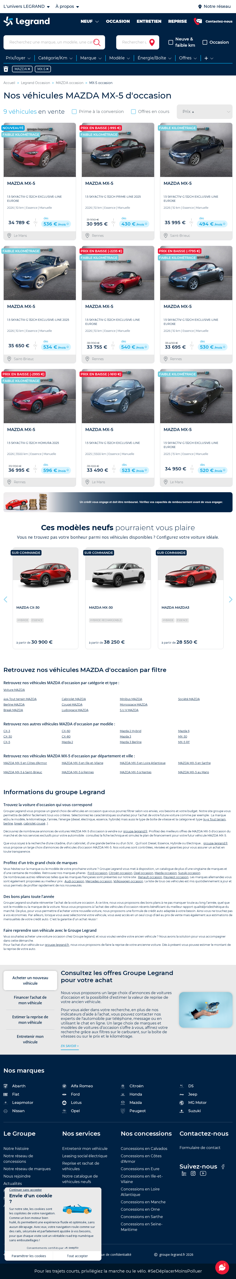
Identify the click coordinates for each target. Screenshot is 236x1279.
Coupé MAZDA (72, 704)
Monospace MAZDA (134, 704)
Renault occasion (150, 877)
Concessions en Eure (140, 1169)
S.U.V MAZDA (129, 710)
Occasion (219, 42)
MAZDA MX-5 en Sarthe (194, 763)
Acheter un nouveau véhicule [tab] (30, 980)
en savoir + (70, 1046)
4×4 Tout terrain (215, 819)
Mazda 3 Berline (131, 742)
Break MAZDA (13, 710)
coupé (40, 823)
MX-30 (182, 736)
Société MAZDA (189, 699)
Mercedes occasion (99, 881)
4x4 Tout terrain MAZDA (20, 699)
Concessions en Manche (143, 1202)
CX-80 (66, 736)
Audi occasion (74, 881)
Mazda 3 (125, 736)
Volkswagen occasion (128, 881)
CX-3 (6, 731)
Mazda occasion (166, 873)
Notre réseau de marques (27, 1169)
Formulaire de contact (200, 1148)
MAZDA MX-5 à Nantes (135, 772)
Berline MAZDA (14, 704)
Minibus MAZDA (131, 699)
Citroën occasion (120, 873)
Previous (5, 598)
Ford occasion (97, 873)
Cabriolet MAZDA (74, 699)
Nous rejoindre (17, 1176)
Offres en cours (153, 111)
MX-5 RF (184, 742)
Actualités (12, 1183)
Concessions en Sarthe (142, 1217)
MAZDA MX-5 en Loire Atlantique (142, 763)
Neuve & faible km (185, 42)
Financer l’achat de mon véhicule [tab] (30, 1000)
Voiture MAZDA (14, 690)
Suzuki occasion (189, 873)
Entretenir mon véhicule (85, 1148)
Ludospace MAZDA (75, 710)
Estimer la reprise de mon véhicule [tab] (30, 1019)
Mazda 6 (183, 731)
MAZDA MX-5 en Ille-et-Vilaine (82, 763)
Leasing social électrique (84, 1156)
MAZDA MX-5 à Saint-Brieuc (22, 772)
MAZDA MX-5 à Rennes (78, 772)
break (18, 823)
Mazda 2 (67, 742)
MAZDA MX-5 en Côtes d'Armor (25, 763)
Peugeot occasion (176, 877)
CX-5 (6, 742)
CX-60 (66, 731)
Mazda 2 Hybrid (130, 731)
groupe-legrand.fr (135, 831)
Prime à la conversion (101, 111)
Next (230, 598)
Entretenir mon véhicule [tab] (30, 1039)
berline (8, 823)
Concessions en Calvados (144, 1148)
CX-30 (7, 736)
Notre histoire (16, 1148)
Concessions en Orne (140, 1209)
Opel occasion (143, 873)
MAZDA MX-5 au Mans (193, 772)
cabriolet (30, 823)
